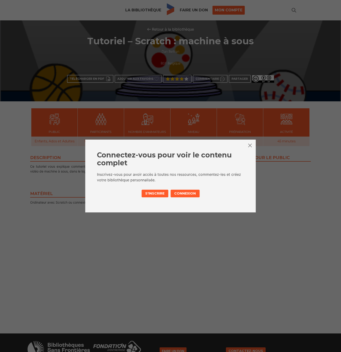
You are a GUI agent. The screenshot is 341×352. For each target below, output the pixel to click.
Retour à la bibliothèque (173, 29)
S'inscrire (154, 193)
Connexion (185, 193)
